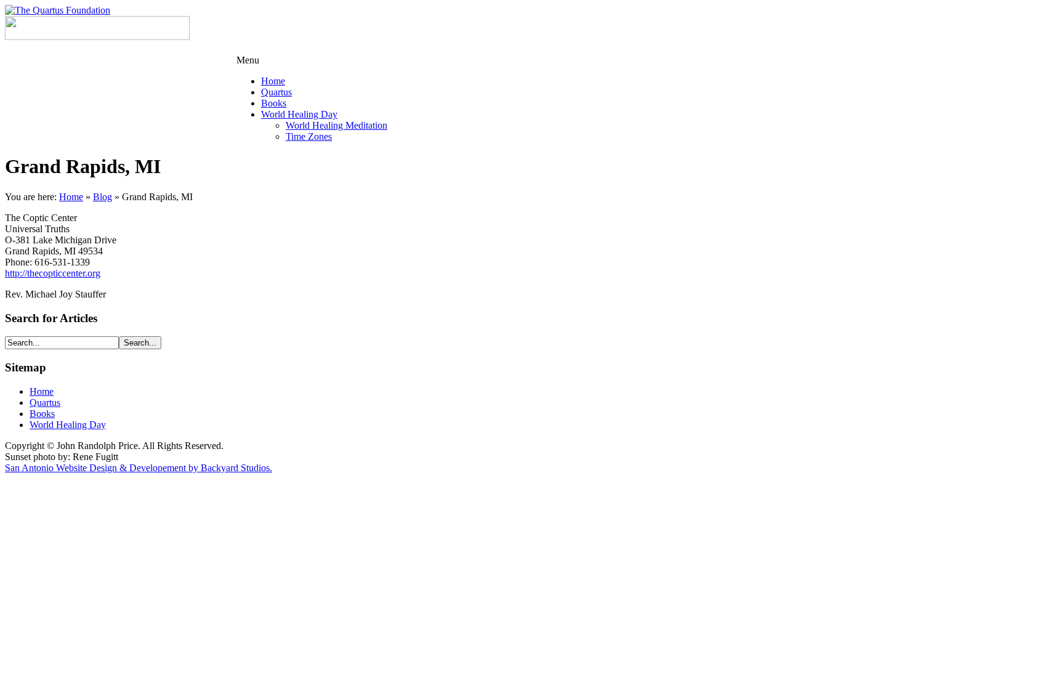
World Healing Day (68, 424)
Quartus (45, 402)
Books (42, 413)
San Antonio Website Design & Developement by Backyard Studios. (138, 468)
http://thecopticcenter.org (52, 273)
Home (71, 197)
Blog (102, 197)
